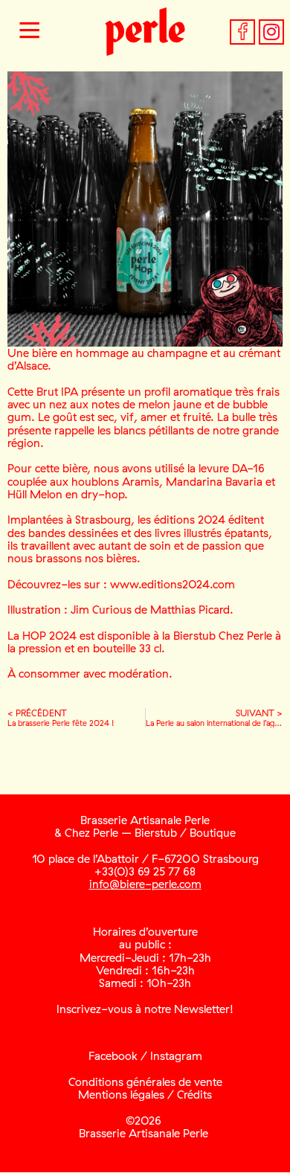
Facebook (113, 1056)
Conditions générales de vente (145, 1082)
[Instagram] (271, 32)
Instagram (176, 1056)
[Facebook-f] (242, 32)
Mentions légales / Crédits (145, 1094)
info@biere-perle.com (145, 884)
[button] (29, 32)
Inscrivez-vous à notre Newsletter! (145, 1009)
